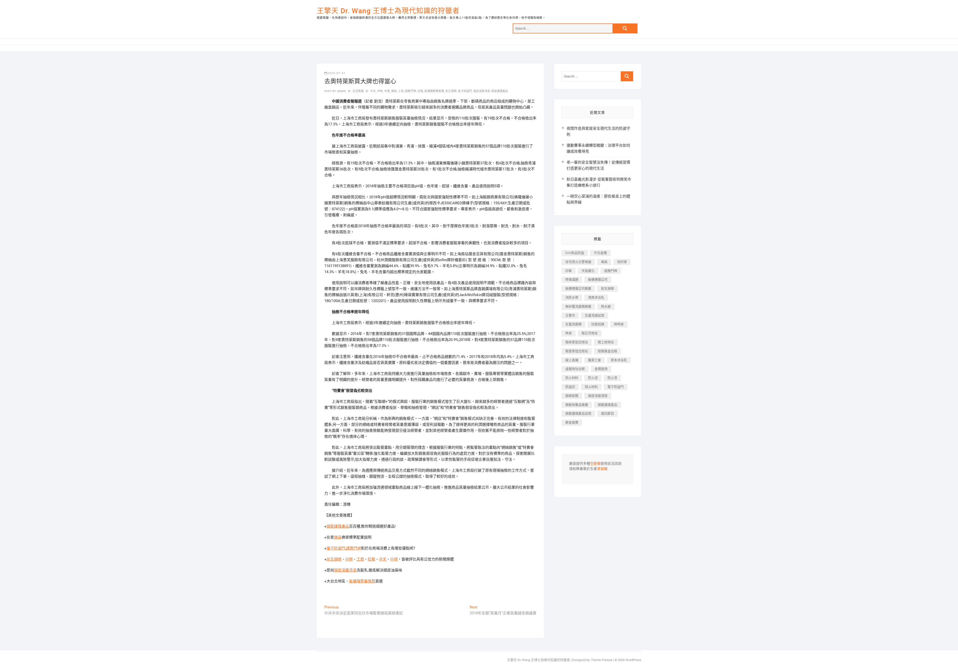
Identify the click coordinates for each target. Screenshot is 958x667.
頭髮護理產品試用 (578, 413)
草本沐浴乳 (619, 360)
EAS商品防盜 (574, 253)
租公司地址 (590, 333)
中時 (380, 91)
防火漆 (612, 378)
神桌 (568, 333)
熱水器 (606, 306)
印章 (568, 271)
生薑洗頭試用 (594, 315)
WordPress (633, 660)
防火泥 (593, 378)
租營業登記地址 (576, 351)
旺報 (420, 91)
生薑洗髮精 (573, 324)
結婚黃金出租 (607, 351)
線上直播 (571, 360)
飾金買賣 (571, 422)
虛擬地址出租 (575, 369)
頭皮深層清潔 (481, 91)
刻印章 (622, 262)
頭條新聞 (571, 396)
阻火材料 (591, 387)
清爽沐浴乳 (596, 297)
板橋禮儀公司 (597, 279)
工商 (400, 91)
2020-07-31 (336, 73)
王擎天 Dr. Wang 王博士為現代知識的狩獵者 (388, 11)
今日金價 (600, 253)
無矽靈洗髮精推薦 (578, 306)
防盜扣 (570, 387)
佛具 (394, 91)
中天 (373, 91)
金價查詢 (601, 369)
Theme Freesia (601, 660)
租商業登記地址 (576, 342)
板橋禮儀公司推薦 (578, 288)
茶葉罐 (602, 469)
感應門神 (410, 91)
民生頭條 (451, 91)
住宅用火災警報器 (578, 262)
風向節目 (607, 413)
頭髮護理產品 (499, 91)
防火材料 (571, 378)
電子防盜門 (465, 91)
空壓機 (595, 464)
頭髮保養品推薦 (576, 405)
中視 (387, 91)
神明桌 (619, 324)
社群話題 (597, 324)
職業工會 (594, 360)
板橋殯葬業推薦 (434, 91)
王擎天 (570, 315)
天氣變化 (588, 271)
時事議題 (571, 279)
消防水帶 (571, 297)
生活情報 (358, 91)
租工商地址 (606, 342)
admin (341, 91)
